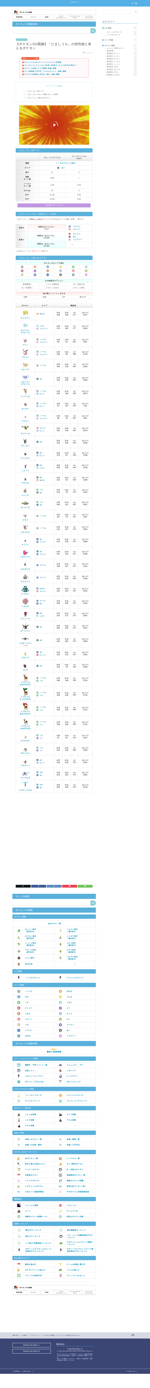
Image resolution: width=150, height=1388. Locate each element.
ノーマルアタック (21, 39)
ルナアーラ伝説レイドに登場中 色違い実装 (40, 68)
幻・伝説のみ (79, 284)
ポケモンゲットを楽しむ (35, 1270)
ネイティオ (25, 433)
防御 (44, 297)
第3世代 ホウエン (121, 59)
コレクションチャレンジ (77, 1101)
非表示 (60, 86)
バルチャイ (25, 765)
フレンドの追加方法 (33, 1275)
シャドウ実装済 (52, 284)
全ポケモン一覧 (54, 923)
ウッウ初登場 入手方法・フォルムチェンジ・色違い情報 (45, 71)
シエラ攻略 (29, 1120)
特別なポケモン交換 (75, 1216)
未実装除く (27, 284)
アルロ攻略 (71, 1120)
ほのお (42, 314)
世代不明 (29, 964)
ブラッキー (25, 446)
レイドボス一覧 (73, 1158)
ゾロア (25, 670)
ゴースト (77, 226)
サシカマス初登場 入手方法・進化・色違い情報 (42, 74)
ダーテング (25, 507)
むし (68, 1019)
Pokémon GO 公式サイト (31, 1345)
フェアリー (77, 239)
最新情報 (19, 17)
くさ (41, 490)
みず (41, 772)
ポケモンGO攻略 (25, 12)
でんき (69, 997)
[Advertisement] (34, 813)
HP (63, 297)
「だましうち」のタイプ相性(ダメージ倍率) (42, 94)
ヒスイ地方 (29, 958)
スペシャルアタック (75, 978)
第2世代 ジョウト (121, 56)
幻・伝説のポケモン (75, 1169)
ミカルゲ (25, 606)
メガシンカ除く (79, 288)
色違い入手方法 (73, 1145)
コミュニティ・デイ (75, 1065)
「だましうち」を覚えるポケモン (38, 98)
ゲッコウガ (25, 778)
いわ (27, 1025)
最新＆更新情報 (54, 1052)
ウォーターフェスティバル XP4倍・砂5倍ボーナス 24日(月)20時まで (50, 65)
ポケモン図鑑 (120, 45)
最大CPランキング (33, 1230)
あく (63, 168)
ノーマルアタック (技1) (66, 163)
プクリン (25, 357)
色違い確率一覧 (73, 1139)
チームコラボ (72, 1211)
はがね (42, 588)
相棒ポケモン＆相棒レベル (36, 1216)
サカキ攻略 (29, 1125)
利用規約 (16, 1371)
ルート (28, 1211)
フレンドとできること (76, 1275)
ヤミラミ (25, 544)
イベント (33, 17)
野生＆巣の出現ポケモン (35, 1164)
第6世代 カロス (121, 67)
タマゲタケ (25, 741)
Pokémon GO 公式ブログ (31, 1351)
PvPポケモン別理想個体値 (78, 1192)
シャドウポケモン (32, 1181)
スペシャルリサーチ (75, 1095)
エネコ (25, 520)
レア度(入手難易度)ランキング (38, 1243)
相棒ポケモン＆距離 (75, 1181)
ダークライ (25, 631)
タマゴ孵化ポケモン (75, 1164)
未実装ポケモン (31, 1175)
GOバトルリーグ (74, 1082)
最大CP (83, 297)
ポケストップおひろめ (34, 1082)
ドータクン (25, 594)
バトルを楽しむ (73, 1270)
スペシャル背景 (31, 1205)
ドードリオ (25, 396)
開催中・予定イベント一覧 (36, 1065)
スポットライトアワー (34, 1076)
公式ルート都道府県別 (34, 1192)
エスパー (77, 229)
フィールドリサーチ (33, 1095)
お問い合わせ (27, 1371)
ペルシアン (25, 369)
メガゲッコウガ (25, 790)
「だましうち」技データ (35, 91)
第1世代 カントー (121, 53)
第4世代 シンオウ (121, 61)
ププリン (25, 421)
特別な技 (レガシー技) (76, 1186)
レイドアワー (72, 1076)
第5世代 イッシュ (121, 64)
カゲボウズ (25, 569)
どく (41, 738)
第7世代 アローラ (121, 69)
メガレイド (71, 1070)
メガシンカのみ (52, 288)
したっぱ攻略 (30, 1114)
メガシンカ (71, 1205)
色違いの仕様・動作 (33, 1145)
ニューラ (25, 470)
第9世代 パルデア (121, 75)
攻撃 (25, 297)
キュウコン (25, 318)
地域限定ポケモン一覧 (76, 1175)
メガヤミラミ (25, 557)
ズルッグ (25, 657)
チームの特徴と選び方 (76, 1264)
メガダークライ (25, 643)
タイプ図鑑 (120, 40)
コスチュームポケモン (34, 1186)
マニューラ (25, 618)
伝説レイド (29, 1070)
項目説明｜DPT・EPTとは (54, 205)
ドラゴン (29, 1030)
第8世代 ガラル (121, 72)
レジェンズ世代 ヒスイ (121, 48)
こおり (42, 326)
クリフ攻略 (71, 1114)
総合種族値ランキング (76, 1230)
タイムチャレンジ (32, 1101)
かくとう (77, 234)
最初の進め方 (30, 1264)
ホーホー (25, 409)
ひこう (42, 394)
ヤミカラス (25, 458)
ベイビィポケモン (32, 1169)
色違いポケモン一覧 (33, 1139)
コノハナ (25, 495)
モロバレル (25, 753)
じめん (28, 1013)
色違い (47, 17)
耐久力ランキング (32, 1236)
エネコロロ (25, 532)
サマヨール (25, 581)
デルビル (25, 483)
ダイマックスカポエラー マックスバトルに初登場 (42, 62)
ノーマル (43, 339)
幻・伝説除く (27, 288)
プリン (25, 345)
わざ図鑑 (120, 28)
